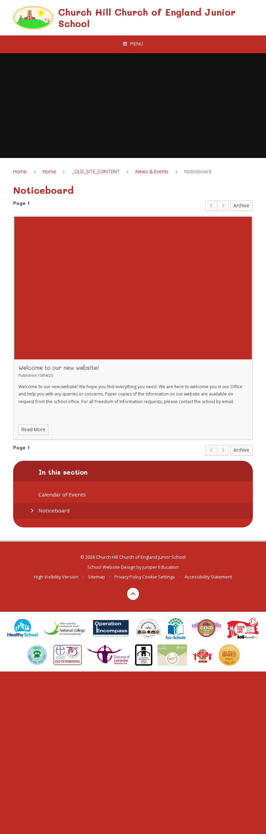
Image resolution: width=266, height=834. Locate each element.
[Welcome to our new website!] (132, 288)
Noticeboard (197, 171)
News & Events (151, 171)
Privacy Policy (127, 577)
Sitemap (96, 577)
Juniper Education (160, 567)
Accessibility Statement (208, 577)
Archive (241, 205)
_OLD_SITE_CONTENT (96, 171)
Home (20, 171)
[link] (211, 205)
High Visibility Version (56, 577)
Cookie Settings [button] (158, 577)
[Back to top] (133, 594)
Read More (33, 429)
